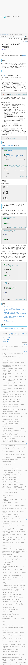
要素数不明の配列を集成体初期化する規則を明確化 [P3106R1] (14, 430)
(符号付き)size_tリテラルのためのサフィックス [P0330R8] (13, 447)
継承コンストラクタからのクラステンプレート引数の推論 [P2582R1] (13, 512)
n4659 (4, 75)
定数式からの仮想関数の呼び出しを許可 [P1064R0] (12, 601)
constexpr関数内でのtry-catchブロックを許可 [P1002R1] (13, 542)
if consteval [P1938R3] (6, 461)
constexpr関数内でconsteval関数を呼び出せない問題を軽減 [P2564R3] (13, 455)
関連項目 (24, 55)
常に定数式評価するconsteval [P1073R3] (10, 609)
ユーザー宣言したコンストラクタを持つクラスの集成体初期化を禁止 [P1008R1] (14, 582)
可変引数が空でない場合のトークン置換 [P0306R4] (12, 596)
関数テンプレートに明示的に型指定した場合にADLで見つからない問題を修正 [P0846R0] (14, 660)
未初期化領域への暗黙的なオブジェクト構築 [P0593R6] (13, 618)
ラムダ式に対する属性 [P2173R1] (8, 475)
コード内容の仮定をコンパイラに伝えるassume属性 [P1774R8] (14, 470)
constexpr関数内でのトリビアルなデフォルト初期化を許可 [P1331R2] (13, 545)
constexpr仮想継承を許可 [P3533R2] (9, 356)
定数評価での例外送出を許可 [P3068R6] (10, 411)
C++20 (25, 519)
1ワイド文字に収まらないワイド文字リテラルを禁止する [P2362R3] (13, 449)
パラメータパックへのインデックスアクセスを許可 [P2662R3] (14, 382)
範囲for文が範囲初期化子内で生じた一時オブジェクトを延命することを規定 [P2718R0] (14, 509)
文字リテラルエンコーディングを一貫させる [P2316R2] (13, 489)
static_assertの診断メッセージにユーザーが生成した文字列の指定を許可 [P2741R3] (14, 366)
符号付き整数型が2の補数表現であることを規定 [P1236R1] (13, 644)
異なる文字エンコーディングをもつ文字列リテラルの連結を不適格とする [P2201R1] (14, 506)
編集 (26, 41)
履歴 (22, 41)
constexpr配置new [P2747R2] (8, 360)
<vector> (9, 151)
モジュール (5, 339)
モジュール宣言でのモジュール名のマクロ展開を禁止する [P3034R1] (13, 389)
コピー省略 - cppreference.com (7, 145)
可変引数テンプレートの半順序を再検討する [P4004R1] (13, 404)
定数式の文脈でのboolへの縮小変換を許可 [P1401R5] (12, 484)
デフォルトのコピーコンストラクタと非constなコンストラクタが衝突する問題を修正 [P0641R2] (14, 573)
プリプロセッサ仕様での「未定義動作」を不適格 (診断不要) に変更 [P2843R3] (14, 386)
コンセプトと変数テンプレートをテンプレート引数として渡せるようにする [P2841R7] (14, 371)
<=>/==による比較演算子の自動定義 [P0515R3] (11, 521)
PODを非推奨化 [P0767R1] (7, 523)
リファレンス (6, 337)
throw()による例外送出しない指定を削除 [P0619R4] (12, 556)
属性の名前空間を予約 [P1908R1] (8, 607)
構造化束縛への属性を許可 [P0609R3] (9, 424)
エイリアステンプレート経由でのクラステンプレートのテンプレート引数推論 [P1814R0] (14, 560)
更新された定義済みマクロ (7, 495)
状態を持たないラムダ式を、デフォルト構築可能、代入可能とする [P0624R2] (14, 636)
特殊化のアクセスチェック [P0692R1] (9, 634)
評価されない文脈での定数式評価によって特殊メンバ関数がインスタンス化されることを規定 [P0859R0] (14, 655)
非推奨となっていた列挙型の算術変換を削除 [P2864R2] (13, 441)
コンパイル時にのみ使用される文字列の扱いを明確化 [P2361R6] (12, 374)
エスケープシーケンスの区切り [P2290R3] (10, 468)
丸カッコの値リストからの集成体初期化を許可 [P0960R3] (13, 587)
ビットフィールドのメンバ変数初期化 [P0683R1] (11, 575)
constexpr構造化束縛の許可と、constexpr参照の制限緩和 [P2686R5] (13, 359)
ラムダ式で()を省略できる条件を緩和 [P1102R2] (11, 474)
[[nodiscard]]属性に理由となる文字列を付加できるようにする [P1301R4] (14, 535)
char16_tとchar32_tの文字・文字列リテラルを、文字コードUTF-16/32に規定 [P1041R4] (13, 540)
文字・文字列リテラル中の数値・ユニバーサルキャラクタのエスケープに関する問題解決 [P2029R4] (14, 492)
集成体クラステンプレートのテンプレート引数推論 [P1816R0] (14, 662)
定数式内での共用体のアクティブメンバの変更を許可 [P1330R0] (12, 605)
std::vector (5, 162)
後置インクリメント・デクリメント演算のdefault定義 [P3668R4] (12, 347)
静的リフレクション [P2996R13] (8, 438)
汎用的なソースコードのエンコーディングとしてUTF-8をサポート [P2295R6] (14, 500)
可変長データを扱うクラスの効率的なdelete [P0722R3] (12, 597)
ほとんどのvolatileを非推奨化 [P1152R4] (10, 558)
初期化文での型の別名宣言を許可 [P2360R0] (10, 477)
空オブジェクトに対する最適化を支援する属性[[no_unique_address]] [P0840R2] (11, 642)
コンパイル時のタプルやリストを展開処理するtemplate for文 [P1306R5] (14, 377)
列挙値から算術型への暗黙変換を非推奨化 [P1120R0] (12, 590)
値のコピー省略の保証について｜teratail (12, 308)
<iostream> (9, 150)
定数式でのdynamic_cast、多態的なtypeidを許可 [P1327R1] (13, 603)
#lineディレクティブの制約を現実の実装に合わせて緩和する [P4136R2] (13, 354)
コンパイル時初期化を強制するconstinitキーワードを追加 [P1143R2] (13, 567)
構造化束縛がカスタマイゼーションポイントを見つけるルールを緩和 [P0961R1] (14, 624)
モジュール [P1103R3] (6, 579)
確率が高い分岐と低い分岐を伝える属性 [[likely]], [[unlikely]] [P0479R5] (13, 639)
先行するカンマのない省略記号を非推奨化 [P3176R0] (12, 396)
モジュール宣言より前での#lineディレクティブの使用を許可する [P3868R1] (14, 392)
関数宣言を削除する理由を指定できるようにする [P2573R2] (13, 436)
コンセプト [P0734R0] (6, 564)
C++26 (25, 351)
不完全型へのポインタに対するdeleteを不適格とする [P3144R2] (14, 394)
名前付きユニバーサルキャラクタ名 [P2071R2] (11, 481)
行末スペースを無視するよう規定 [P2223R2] (10, 514)
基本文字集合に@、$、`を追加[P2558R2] (10, 406)
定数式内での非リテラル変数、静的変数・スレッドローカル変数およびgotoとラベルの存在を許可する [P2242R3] (14, 487)
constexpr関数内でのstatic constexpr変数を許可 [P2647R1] (13, 457)
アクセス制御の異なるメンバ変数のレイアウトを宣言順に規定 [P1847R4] (14, 467)
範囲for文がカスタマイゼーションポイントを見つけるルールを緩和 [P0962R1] (14, 647)
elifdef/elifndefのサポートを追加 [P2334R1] (10, 459)
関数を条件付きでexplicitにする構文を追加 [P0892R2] (12, 657)
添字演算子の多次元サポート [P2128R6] (10, 502)
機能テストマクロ (5, 349)
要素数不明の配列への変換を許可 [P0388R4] (10, 651)
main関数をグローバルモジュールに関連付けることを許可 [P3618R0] (13, 363)
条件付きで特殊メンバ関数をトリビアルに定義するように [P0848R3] (13, 621)
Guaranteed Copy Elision (8, 321)
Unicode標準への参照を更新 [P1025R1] (9, 528)
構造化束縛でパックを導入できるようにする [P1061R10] (13, 423)
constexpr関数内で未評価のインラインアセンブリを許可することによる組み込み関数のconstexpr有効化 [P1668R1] (14, 548)
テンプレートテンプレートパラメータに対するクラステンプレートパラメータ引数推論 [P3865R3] (14, 380)
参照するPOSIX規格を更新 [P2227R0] (9, 479)
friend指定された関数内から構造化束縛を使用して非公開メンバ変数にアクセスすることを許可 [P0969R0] (14, 552)
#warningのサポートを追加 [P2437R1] (9, 445)
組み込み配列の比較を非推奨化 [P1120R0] (10, 649)
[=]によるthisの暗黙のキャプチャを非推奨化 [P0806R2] (13, 529)
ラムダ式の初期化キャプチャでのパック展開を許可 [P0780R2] (14, 585)
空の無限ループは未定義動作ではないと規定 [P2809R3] (13, 428)
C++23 (25, 443)
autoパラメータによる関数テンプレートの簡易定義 (12, 537)
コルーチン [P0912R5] (6, 562)
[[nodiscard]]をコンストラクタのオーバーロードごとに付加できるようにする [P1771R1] (14, 532)
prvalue (4, 66)
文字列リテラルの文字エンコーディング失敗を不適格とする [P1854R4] (13, 417)
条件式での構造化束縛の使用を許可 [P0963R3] (11, 421)
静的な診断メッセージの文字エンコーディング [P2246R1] (13, 518)
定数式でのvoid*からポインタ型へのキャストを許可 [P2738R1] (14, 409)
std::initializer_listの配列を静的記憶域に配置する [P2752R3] (13, 368)
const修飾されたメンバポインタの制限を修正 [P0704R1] (13, 549)
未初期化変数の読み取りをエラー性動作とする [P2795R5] (13, 419)
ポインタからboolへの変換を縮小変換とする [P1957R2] (13, 577)
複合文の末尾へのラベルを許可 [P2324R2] (10, 516)
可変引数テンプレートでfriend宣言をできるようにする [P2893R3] (12, 402)
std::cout (11, 155)
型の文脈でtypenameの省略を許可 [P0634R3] (11, 599)
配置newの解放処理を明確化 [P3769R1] (10, 434)
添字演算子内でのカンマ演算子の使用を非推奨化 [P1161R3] (13, 632)
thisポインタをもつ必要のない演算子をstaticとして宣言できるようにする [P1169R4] (14, 464)
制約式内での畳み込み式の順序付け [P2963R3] (11, 399)
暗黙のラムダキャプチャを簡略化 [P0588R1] (10, 614)
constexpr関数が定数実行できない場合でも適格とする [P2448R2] (12, 452)
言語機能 (5, 341)
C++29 (25, 344)
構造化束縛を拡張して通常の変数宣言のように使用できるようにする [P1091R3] (14, 628)
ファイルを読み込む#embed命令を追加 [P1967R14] (12, 383)
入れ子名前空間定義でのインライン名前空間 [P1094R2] (13, 589)
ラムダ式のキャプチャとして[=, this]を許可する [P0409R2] (13, 583)
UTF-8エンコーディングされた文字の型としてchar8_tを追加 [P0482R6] (13, 526)
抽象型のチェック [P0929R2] (7, 611)
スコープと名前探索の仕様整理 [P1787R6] (10, 472)
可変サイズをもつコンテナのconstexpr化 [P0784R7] (12, 594)
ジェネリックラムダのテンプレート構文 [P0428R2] (12, 569)
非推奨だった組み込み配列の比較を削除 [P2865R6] (12, 440)
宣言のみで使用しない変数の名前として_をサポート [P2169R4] (14, 413)
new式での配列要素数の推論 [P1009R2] (10, 554)
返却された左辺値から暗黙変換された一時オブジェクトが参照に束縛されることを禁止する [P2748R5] (14, 432)
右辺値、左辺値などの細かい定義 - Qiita (12, 312)
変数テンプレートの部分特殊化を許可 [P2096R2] (11, 482)
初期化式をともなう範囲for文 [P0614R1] (10, 592)
